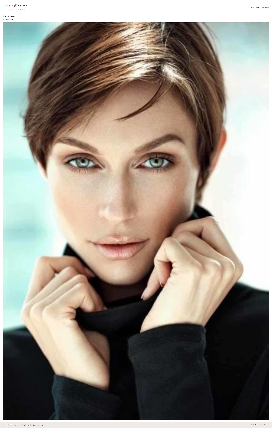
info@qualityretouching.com (38, 425)
